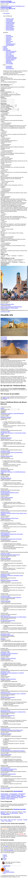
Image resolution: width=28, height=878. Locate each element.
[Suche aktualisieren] (13, 83)
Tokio (9, 819)
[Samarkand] (7, 635)
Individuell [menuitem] (5, 48)
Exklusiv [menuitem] (5, 47)
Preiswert (5, 307)
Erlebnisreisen (6, 870)
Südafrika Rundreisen (21, 796)
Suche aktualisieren (5, 263)
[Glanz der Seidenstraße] (11, 597)
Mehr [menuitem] (4, 64)
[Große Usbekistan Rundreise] (14, 493)
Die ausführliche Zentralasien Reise (8, 774)
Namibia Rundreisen (5, 797)
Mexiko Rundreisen (10, 798)
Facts (4, 873)
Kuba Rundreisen (14, 797)
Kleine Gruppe (4, 306)
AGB (4, 859)
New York (13, 819)
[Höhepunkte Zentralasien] (12, 730)
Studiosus (21, 813)
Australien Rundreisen (11, 796)
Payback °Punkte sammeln (12, 307)
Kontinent (3, 92)
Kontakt (5, 858)
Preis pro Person (4, 108)
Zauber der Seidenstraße (6, 558)
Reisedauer (3, 107)
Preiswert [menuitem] (5, 46)
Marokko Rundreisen (5, 795)
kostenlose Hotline (8, 2)
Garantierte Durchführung (12, 306)
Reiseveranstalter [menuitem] (7, 50)
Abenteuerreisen (6, 865)
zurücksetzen (3, 265)
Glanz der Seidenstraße (5, 601)
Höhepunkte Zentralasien (6, 733)
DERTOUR (3, 811)
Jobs (4, 857)
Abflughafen (3, 105)
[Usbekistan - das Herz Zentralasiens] (14, 654)
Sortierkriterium (4, 409)
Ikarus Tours (14, 811)
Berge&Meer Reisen (5, 814)
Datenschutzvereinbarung (8, 872)
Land (2, 93)
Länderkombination (5, 94)
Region (2, 95)
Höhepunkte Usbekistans (6, 417)
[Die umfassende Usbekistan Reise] (13, 616)
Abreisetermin (4, 101)
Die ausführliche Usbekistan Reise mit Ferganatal (11, 539)
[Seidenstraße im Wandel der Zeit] (13, 711)
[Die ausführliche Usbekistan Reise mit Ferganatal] (14, 535)
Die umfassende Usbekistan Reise (8, 620)
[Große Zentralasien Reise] (13, 750)
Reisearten (3, 110)
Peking (5, 819)
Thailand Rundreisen (15, 795)
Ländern (6, 846)
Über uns (5, 856)
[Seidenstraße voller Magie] (14, 434)
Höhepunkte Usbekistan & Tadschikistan (9, 580)
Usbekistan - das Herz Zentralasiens (8, 658)
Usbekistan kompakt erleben (7, 456)
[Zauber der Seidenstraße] (10, 554)
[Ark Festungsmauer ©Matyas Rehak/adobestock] (14, 358)
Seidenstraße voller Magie (6, 437)
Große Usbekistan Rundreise (7, 497)
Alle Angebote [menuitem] (6, 13)
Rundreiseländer (18, 791)
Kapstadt (25, 819)
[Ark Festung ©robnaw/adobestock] (14, 337)
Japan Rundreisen (13, 793)
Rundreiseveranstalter (20, 809)
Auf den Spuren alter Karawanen (8, 697)
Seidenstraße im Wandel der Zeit (7, 715)
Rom (2, 819)
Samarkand (3, 638)
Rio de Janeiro (9, 820)
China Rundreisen (4, 793)
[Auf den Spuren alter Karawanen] (13, 693)
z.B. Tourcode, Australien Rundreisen (9, 81)
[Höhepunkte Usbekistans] (12, 413)
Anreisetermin (4, 98)
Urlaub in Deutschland (9, 850)
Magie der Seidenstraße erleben (7, 304)
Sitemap (5, 854)
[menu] (14, 44)
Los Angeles (19, 819)
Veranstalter (3, 106)
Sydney (3, 820)
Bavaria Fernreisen (14, 813)
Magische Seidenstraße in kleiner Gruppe (9, 518)
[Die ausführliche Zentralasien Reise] (14, 770)
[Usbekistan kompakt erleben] (12, 452)
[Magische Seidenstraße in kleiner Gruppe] (14, 514)
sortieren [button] (2, 408)
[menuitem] (8, 35)
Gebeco (7, 813)
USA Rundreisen (21, 793)
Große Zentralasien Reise (6, 754)
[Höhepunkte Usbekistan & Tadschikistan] (14, 576)
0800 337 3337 (6, 398)
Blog (4, 867)
